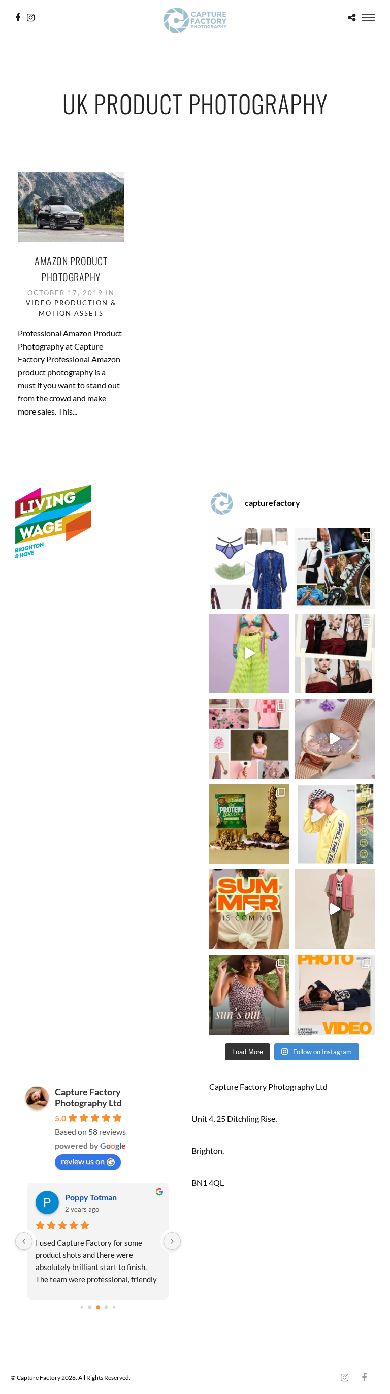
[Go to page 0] (81, 1307)
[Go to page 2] (98, 1307)
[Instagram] (31, 17)
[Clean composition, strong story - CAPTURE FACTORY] (335, 909)
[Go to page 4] (114, 1307)
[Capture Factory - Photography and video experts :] (335, 568)
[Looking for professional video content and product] (249, 654)
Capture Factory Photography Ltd (88, 1097)
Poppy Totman (91, 1197)
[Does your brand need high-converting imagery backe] (249, 568)
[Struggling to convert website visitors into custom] (249, 909)
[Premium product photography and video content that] (249, 995)
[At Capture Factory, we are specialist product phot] (335, 654)
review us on (83, 1161)
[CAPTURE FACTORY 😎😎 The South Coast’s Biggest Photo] (249, 739)
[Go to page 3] (106, 1307)
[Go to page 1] (89, 1307)
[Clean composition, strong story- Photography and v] (335, 995)
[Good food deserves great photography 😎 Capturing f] (249, 824)
